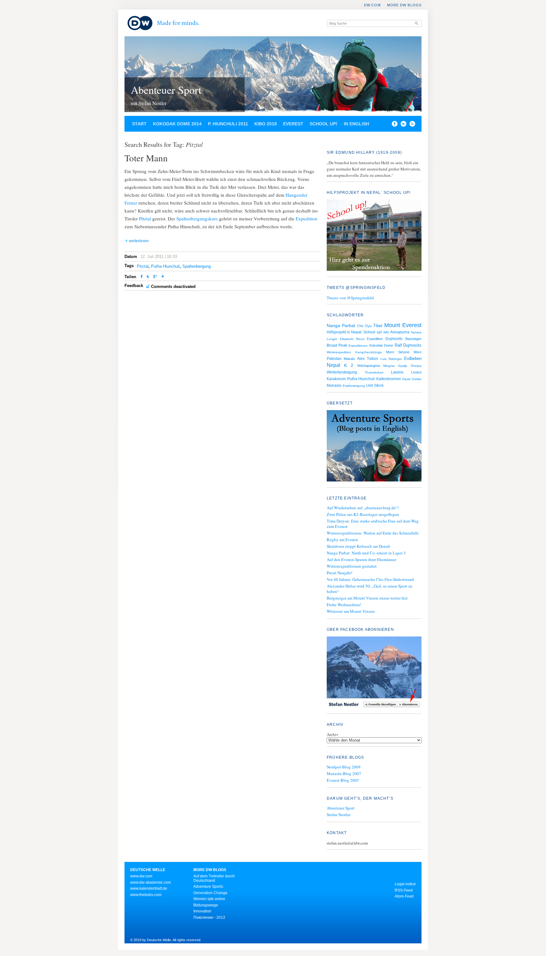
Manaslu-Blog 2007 (344, 773)
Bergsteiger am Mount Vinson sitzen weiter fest (367, 598)
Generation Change (210, 893)
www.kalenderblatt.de (148, 888)
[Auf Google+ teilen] (155, 277)
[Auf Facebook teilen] (393, 125)
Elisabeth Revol (352, 339)
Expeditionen (358, 345)
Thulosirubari (374, 372)
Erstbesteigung (354, 385)
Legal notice (405, 884)
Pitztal (145, 218)
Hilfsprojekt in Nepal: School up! (354, 332)
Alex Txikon (367, 358)
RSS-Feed (404, 890)
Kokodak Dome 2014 (177, 123)
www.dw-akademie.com (150, 882)
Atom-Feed (404, 896)
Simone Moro (410, 352)
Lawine (397, 372)
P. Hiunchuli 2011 (228, 123)
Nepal (333, 365)
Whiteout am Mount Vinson (351, 611)
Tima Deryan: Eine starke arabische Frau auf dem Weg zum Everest (373, 523)
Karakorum (336, 379)
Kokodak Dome (381, 345)
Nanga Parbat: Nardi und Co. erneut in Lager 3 (366, 553)
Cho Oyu (364, 326)
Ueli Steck (375, 385)
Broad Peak (337, 345)
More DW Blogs (404, 5)
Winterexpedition (339, 352)
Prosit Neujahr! (339, 573)
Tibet (377, 326)
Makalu (349, 359)
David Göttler (412, 379)
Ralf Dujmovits (408, 345)
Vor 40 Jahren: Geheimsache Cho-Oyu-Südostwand (370, 579)
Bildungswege (205, 905)
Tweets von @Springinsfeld (350, 298)
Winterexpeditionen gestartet (352, 566)
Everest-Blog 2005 (343, 780)
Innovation (202, 911)
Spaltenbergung (196, 266)
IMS (386, 332)
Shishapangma (368, 365)
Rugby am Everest (342, 539)
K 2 (348, 365)
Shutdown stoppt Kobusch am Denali (358, 546)
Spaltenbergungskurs (197, 218)
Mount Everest (403, 325)
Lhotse (416, 372)
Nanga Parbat (341, 325)
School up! (323, 123)
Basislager (413, 339)
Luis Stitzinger (391, 359)
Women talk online (209, 899)
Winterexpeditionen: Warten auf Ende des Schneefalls (373, 533)
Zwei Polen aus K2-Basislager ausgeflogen (363, 514)
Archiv (332, 734)
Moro (390, 352)
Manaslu (334, 385)
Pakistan (334, 358)
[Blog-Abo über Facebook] (374, 672)
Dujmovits (394, 339)
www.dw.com (141, 876)
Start (139, 123)
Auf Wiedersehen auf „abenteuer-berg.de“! (363, 508)
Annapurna (400, 332)
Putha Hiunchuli (165, 266)
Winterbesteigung (342, 372)
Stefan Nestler (338, 814)
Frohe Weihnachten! (344, 604)
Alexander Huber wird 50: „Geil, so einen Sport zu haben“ (369, 588)
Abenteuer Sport (166, 89)
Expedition (306, 218)
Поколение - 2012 (209, 917)
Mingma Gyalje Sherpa (402, 365)
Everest (293, 123)
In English (356, 123)
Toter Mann (146, 158)
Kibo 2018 (265, 123)
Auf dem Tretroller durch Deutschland (214, 878)
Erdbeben (413, 358)
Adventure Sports (208, 886)
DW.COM (372, 5)
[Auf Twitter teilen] (148, 277)
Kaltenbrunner (388, 379)
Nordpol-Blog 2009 (344, 767)
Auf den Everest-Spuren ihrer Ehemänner (361, 559)
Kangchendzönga (368, 352)
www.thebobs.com (145, 895)
